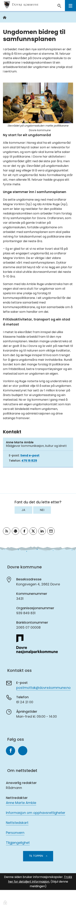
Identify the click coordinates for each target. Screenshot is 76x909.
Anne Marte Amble (21, 802)
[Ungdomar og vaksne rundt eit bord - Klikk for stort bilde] (38, 103)
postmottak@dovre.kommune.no (43, 687)
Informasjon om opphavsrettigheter (35, 812)
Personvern (15, 832)
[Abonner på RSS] (6, 531)
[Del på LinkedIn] (42, 531)
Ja (23, 510)
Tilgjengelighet (18, 842)
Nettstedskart (17, 822)
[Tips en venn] (51, 531)
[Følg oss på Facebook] (10, 750)
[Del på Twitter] (33, 531)
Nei (42, 510)
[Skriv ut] (15, 531)
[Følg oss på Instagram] (22, 750)
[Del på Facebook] (24, 531)
